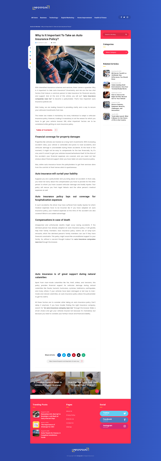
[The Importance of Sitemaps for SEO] (36, 424)
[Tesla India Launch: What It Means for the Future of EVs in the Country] (106, 116)
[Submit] (126, 34)
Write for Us (70, 419)
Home (35, 18)
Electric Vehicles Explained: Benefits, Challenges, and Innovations (118, 107)
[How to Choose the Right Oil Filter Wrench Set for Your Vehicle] (106, 95)
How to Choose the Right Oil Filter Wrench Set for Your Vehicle (119, 96)
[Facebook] (121, 17)
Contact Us (69, 423)
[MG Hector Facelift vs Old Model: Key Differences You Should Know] (106, 73)
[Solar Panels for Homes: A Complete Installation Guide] (36, 433)
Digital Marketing (67, 18)
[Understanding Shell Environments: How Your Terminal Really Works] (106, 85)
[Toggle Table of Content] (55, 130)
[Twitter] (124, 17)
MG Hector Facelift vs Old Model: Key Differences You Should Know (120, 76)
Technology (53, 18)
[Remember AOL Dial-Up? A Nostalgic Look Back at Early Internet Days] (36, 414)
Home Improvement (84, 18)
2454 (54, 42)
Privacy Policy (70, 415)
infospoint (80, 456)
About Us (69, 411)
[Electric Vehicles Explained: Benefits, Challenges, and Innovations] (106, 104)
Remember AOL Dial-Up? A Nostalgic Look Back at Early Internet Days (51, 416)
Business (43, 18)
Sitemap (69, 427)
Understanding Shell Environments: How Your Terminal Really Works (120, 87)
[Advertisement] (100, 7)
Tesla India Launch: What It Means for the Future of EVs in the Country (120, 118)
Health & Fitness (100, 18)
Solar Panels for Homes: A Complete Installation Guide (51, 435)
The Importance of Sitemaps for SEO (48, 426)
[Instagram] (127, 17)
